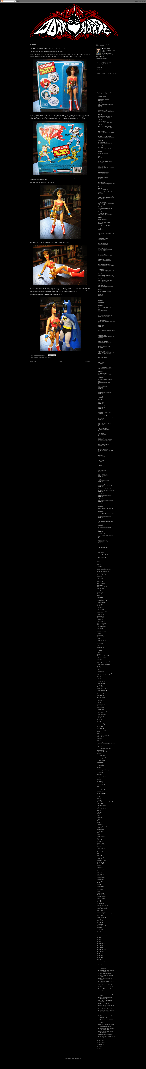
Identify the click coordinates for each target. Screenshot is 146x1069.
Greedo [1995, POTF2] (102, 445)
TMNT (98, 882)
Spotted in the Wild (101, 860)
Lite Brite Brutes (100, 750)
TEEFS (98, 876)
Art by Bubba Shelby (102, 474)
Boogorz (99, 593)
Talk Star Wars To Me (103, 243)
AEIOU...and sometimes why (104, 126)
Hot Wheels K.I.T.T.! (102, 1014)
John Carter (99, 728)
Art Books (99, 580)
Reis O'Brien (107, 48)
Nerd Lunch (100, 188)
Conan (98, 633)
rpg (98, 838)
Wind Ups (99, 920)
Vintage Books (100, 912)
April (100, 959)
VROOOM (99, 915)
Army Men (99, 578)
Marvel (98, 767)
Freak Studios (101, 433)
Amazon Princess (102, 329)
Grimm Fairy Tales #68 (102, 524)
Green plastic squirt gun (103, 172)
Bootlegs (99, 597)
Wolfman (99, 924)
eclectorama (101, 460)
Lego (98, 746)
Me (98, 777)
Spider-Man (99, 858)
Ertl (98, 669)
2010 (98, 1048)
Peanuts (99, 810)
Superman (99, 870)
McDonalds (99, 774)
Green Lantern (100, 704)
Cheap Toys (100, 614)
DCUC (98, 650)
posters (98, 822)
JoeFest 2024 (100, 178)
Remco (98, 827)
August (100, 951)
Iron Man (99, 726)
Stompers (99, 867)
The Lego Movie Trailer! (102, 456)
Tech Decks (99, 874)
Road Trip (100, 209)
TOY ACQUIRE (101, 422)
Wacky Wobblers (101, 917)
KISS (98, 740)
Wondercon (99, 927)
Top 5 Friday (100, 886)
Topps (98, 888)
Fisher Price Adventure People (104, 673)
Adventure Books (101, 574)
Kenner (98, 733)
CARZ (98, 606)
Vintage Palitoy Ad (101, 407)
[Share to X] (51, 355)
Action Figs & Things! (103, 386)
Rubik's (98, 839)
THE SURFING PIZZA (103, 213)
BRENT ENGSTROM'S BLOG (104, 264)
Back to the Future (101, 583)
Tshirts (98, 901)
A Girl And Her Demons (103, 499)
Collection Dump (101, 623)
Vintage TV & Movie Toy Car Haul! (106, 963)
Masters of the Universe (102, 475)
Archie (98, 576)
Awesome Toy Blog (102, 109)
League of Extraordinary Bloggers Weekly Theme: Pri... (106, 989)
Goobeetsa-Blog (101, 550)
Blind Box (99, 590)
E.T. (98, 666)
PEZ (98, 814)
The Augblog (101, 297)
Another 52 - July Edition (103, 244)
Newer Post (33, 361)
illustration (99, 721)
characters (99, 612)
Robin (98, 834)
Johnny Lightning (101, 730)
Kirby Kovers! (100, 294)
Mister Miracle (100, 784)
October (100, 947)
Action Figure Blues (102, 219)
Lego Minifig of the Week (102, 748)
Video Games (100, 910)
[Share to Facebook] (53, 355)
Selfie (99, 358)
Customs (99, 643)
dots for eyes (101, 325)
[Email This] (48, 355)
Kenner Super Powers (102, 735)
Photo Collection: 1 (101, 461)
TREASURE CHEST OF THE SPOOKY (106, 143)
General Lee (100, 693)
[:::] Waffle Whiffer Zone (103, 533)
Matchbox (99, 772)
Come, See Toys (101, 182)
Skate (98, 850)
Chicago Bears (100, 616)
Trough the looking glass (103, 173)
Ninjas (98, 800)
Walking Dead (100, 919)
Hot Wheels (99, 716)
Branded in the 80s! (102, 540)
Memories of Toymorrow (103, 351)
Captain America (101, 602)
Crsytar (98, 642)
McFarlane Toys (100, 776)
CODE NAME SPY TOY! (103, 510)
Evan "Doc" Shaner (102, 557)
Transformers (100, 898)
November (101, 945)
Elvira (98, 668)
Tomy (98, 884)
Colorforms (99, 624)
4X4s (98, 564)
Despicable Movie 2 (102, 434)
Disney (98, 652)
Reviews (99, 831)
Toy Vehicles (100, 894)
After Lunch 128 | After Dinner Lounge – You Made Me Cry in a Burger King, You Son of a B (106, 191)
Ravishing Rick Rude (102, 239)
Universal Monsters (101, 905)
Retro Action (41, 357)
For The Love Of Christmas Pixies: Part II (106, 321)
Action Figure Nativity (102, 571)
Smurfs (98, 853)
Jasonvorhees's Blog (103, 415)
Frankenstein (100, 683)
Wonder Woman (47, 357)
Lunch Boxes (100, 760)
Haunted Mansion (101, 711)
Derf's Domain (101, 131)
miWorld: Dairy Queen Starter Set (104, 412)
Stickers (99, 865)
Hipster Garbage (101, 714)
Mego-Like (36, 357)
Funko (98, 685)
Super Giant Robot (102, 470)
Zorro (98, 931)
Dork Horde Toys (101, 657)
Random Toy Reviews (103, 177)
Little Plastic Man (102, 285)
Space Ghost (100, 857)
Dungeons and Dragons (102, 664)
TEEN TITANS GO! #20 (102, 304)
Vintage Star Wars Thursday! (104, 973)
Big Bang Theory (101, 588)
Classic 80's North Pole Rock (104, 429)
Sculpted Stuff (100, 845)
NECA (98, 796)
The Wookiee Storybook (102, 310)
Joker (98, 731)
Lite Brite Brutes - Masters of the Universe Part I (105, 1032)
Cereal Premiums (101, 611)
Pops (98, 820)
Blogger (79, 1058)
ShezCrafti (100, 147)
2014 (98, 937)
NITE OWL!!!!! (100, 363)
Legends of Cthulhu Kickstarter (104, 382)
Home (60, 361)
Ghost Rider (100, 695)
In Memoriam (100, 723)
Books (98, 595)
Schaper (99, 841)
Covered (100, 503)
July (100, 953)
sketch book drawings (103, 341)
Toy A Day (100, 391)
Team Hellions (101, 160)
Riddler (98, 832)
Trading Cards (100, 896)
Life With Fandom (102, 254)
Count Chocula (100, 640)
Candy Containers (101, 600)
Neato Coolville (101, 166)
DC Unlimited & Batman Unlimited (104, 495)
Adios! (99, 505)
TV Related (99, 903)
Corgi (98, 638)
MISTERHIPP (101, 302)
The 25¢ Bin (100, 877)
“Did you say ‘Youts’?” (102, 198)
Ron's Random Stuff (102, 357)
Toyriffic (99, 232)
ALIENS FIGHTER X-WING (103, 281)
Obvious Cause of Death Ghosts (104, 801)
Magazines (99, 765)
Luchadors (99, 758)
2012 (98, 941)
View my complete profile (101, 58)
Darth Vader (100, 647)
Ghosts (98, 699)
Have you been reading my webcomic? (106, 500)
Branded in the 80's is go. (103, 541)
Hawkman (99, 712)
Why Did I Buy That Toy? (103, 238)
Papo (98, 807)
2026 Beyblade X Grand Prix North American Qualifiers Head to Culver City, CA (106, 111)
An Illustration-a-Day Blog (104, 346)
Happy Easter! (101, 466)
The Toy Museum (102, 202)
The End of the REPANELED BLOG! (105, 485)
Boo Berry (99, 592)
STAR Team (99, 862)
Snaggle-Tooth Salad (102, 479)
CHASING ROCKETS (103, 449)
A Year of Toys (101, 269)
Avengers (99, 581)
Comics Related (100, 630)
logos (98, 753)
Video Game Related (102, 908)
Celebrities (99, 609)
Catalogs (99, 607)
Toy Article (99, 889)
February (101, 1042)
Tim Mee (99, 881)
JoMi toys (100, 465)
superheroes (100, 869)
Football (99, 680)
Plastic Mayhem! (102, 335)
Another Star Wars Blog (103, 406)
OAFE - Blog (100, 103)
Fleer (98, 676)
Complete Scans (101, 631)
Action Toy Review (102, 494)
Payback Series (100, 808)
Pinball (98, 815)
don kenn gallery (102, 396)
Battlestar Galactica (101, 586)
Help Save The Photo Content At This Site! (106, 276)
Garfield (99, 692)
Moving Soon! (100, 387)
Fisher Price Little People (103, 674)
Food (98, 678)
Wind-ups (99, 922)
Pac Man (99, 803)
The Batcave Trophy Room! (104, 527)
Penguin (99, 812)
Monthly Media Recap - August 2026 (105, 127)
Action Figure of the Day (103, 444)
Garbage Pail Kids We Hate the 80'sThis (106, 265)
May (100, 957)
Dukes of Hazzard (101, 662)
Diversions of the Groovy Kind (105, 116)
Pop (98, 819)
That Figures (101, 314)
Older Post (88, 361)
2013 (98, 939)
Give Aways (99, 700)
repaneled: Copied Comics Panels (106, 484)
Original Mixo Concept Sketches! (105, 984)
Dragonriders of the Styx (102, 661)
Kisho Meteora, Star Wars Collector (106, 489)
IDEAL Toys (99, 719)
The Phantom (100, 879)
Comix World (101, 545)
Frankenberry (100, 681)
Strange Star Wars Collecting (105, 280)
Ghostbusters (100, 697)
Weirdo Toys (101, 399)
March (100, 1040)
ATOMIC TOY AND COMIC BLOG (105, 508)
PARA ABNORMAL (102, 428)
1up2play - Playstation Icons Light (104, 260)
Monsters (99, 791)
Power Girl (99, 824)
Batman (99, 585)
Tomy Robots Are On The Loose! (105, 1019)
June (100, 955)
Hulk (98, 717)
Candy (98, 599)
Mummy (99, 795)
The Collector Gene (102, 320)
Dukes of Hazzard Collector (104, 136)
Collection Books (101, 621)
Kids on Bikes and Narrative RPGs (105, 255)
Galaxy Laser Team (101, 688)
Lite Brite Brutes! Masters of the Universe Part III (105, 998)
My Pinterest (100, 69)
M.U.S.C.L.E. (100, 762)
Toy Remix (100, 411)
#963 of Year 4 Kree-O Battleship (104, 392)
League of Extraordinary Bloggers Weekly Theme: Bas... (106, 1029)
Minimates (99, 782)
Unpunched (100, 455)
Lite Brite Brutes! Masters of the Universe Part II (105, 1016)
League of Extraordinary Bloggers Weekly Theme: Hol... (106, 1011)
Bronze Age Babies (102, 248)
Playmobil (99, 817)
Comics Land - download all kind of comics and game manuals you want (106, 521)
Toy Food (99, 891)
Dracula (99, 659)
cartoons (99, 604)
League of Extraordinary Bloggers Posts (106, 743)
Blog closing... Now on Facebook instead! (106, 490)
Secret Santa (100, 848)
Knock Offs (99, 742)
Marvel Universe (101, 769)
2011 (98, 1046)
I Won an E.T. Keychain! (103, 1003)
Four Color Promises (103, 547)
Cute (98, 645)
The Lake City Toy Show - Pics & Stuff (106, 961)
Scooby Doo (100, 843)
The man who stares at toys (104, 367)
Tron (98, 900)
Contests (99, 635)
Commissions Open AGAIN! (103, 480)
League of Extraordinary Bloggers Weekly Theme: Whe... (106, 971)
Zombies (99, 929)
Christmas (99, 618)
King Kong (99, 738)
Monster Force (100, 789)
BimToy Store (100, 67)
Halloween (99, 707)
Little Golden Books (101, 751)
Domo (98, 654)
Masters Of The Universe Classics (106, 275)
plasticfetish (101, 552)
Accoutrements (100, 568)
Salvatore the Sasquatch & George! (106, 1024)
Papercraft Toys (100, 805)
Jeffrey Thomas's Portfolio (104, 225)
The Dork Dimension (102, 373)
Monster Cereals (101, 788)
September (101, 949)
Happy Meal (100, 709)
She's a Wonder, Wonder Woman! (106, 1034)
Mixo (98, 786)
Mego (98, 779)
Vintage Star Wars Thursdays (103, 913)
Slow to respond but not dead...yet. (105, 516)
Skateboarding (100, 851)
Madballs (99, 764)
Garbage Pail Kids (101, 690)
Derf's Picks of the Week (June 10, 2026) (106, 132)
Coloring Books (100, 626)
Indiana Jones (100, 724)
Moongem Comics (102, 96)
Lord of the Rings (101, 757)
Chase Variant (101, 438)
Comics (99, 628)
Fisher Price (100, 671)
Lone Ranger (100, 755)
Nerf (98, 798)
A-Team (99, 566)
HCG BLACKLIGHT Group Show (104, 299)
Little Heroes (100, 347)
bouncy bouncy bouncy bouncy (104, 342)
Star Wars (99, 863)
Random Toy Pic (101, 826)
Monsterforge (101, 362)
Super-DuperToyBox (102, 121)
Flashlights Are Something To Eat (105, 208)
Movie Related (100, 793)
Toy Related (100, 893)
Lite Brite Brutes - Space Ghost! (105, 987)
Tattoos (98, 872)
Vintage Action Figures (103, 153)
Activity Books (100, 573)
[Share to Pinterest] (55, 355)
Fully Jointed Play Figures (104, 259)
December (101, 943)
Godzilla (99, 702)
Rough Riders (100, 836)
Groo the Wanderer (101, 705)
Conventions (100, 637)
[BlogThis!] (50, 355)
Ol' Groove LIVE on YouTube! (104, 117)
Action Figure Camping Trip (103, 569)
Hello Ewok (101, 965)
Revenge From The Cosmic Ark (105, 554)
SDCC (98, 846)
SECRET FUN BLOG (102, 142)
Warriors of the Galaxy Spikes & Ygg (105, 122)
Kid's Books (99, 736)
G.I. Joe (99, 686)
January (100, 1044)
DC (98, 649)
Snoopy (99, 855)
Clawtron (99, 619)
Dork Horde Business (102, 655)
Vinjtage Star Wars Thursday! (105, 1008)
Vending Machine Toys (102, 907)
